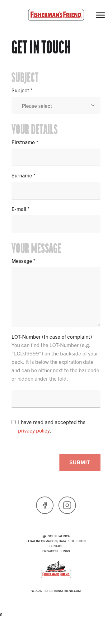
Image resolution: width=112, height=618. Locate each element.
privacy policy (34, 430)
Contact (56, 546)
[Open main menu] (100, 15)
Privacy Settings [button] (56, 551)
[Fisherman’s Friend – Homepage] (56, 15)
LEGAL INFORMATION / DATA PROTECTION (56, 541)
